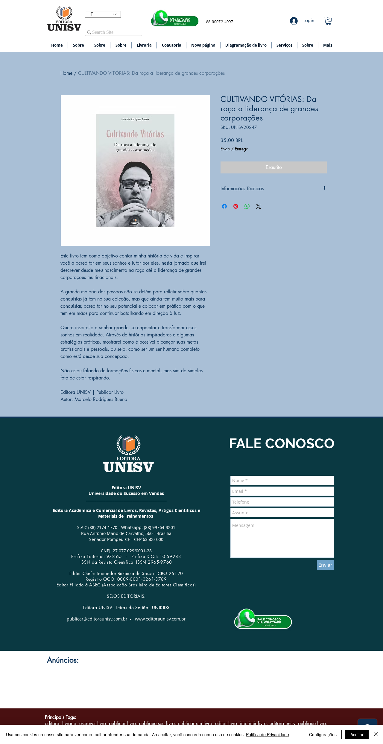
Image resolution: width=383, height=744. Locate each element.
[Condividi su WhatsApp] (247, 206)
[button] (328, 21)
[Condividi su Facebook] (224, 206)
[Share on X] (258, 206)
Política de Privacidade (267, 734)
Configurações (323, 734)
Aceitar (357, 734)
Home (66, 73)
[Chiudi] (375, 734)
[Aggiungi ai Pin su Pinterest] (235, 206)
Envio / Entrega (234, 149)
